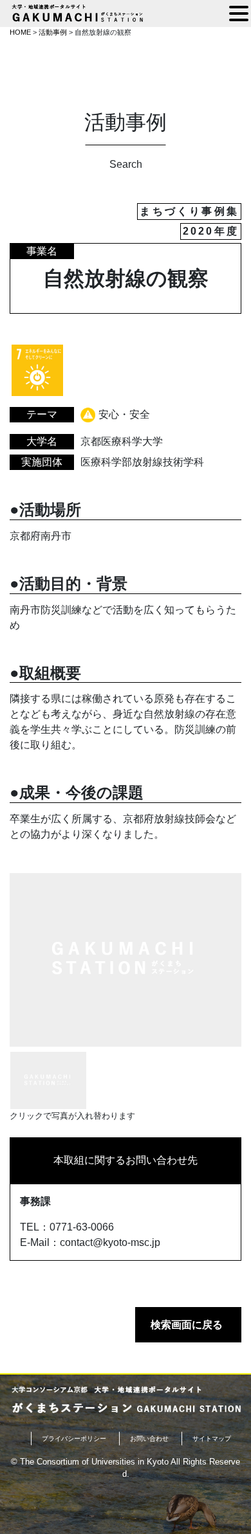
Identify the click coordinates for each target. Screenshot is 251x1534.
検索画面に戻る (187, 1324)
